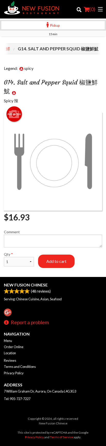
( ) (92, 9)
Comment (12, 232)
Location (10, 353)
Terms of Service (61, 437)
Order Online (13, 347)
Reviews (10, 360)
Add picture (14, 114)
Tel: (17, 399)
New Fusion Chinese (26, 284)
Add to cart (56, 261)
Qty (8, 254)
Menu (8, 341)
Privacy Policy (14, 373)
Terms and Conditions (20, 367)
